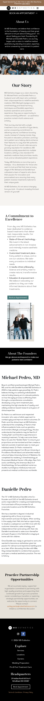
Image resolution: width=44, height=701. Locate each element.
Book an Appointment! (18, 297)
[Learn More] (26, 4)
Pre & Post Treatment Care (21, 667)
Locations (21, 655)
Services (20, 650)
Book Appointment (20, 687)
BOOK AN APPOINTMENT (22, 13)
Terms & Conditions (15, 692)
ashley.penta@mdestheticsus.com (21, 606)
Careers (20, 659)
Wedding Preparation (20, 663)
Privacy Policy (28, 692)
